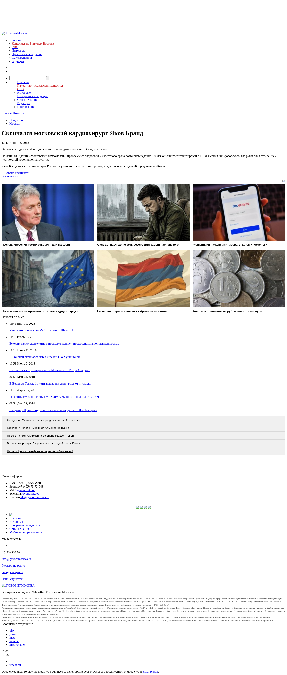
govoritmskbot (26, 490)
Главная (7, 113)
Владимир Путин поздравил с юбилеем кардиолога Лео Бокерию (53, 410)
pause (12, 634)
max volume (17, 644)
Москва (14, 123)
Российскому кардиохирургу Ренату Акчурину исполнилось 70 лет (54, 396)
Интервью (18, 50)
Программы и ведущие (27, 54)
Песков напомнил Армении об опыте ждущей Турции (41, 435)
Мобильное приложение (25, 532)
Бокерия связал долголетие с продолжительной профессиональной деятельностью (64, 343)
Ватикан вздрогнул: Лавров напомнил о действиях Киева (43, 443)
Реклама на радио (13, 565)
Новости (15, 40)
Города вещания (12, 572)
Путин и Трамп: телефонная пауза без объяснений (40, 451)
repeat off (15, 665)
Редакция (18, 61)
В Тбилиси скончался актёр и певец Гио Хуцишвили (44, 357)
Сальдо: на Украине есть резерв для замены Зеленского (43, 420)
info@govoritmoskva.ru (34, 497)
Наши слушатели (13, 579)
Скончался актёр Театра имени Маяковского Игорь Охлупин (49, 370)
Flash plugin (150, 671)
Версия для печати (17, 172)
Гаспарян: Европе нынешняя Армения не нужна (38, 427)
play (12, 630)
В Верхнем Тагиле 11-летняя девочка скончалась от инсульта (50, 383)
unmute (14, 641)
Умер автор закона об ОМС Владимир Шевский (41, 330)
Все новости (10, 176)
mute (12, 637)
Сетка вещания (22, 57)
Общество (16, 120)
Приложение (25, 106)
